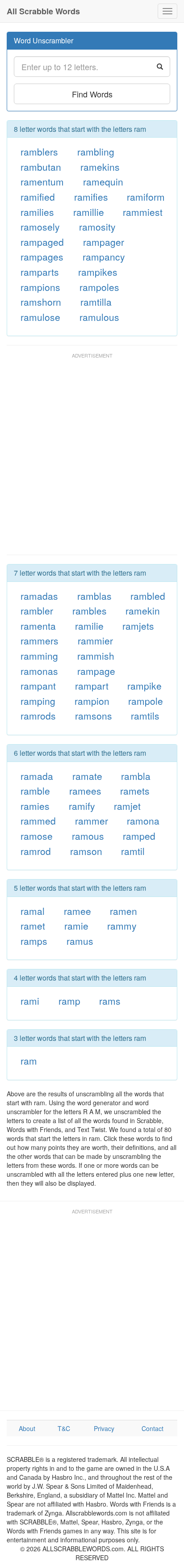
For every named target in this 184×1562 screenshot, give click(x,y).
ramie (76, 925)
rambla (136, 776)
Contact (152, 1428)
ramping (38, 700)
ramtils (145, 715)
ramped (139, 835)
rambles (89, 610)
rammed (38, 820)
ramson (86, 851)
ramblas (94, 595)
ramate (87, 776)
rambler (37, 610)
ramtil (133, 851)
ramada (37, 776)
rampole (145, 700)
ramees (85, 790)
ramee (77, 911)
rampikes (97, 271)
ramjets (138, 625)
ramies (35, 806)
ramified (38, 196)
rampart (92, 685)
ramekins (100, 166)
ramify (82, 806)
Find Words (92, 94)
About (27, 1428)
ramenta (38, 625)
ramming (39, 655)
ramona (143, 820)
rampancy (104, 256)
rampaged (42, 241)
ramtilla (96, 301)
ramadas (39, 595)
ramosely (40, 226)
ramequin (103, 181)
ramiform (146, 196)
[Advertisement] (92, 458)
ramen (123, 911)
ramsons (93, 715)
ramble (35, 790)
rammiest (143, 212)
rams (110, 1000)
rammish (95, 655)
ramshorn (41, 301)
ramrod (36, 851)
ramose (37, 835)
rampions (40, 287)
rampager (103, 241)
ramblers (39, 151)
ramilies (37, 212)
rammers (40, 640)
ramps (34, 940)
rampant (38, 685)
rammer (91, 820)
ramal (33, 911)
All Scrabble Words (43, 11)
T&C (64, 1428)
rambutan (41, 166)
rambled (147, 595)
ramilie (89, 625)
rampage (96, 671)
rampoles (99, 287)
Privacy (104, 1428)
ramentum (42, 181)
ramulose (40, 317)
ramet (33, 925)
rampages (42, 256)
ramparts (40, 271)
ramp (69, 1000)
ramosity (97, 226)
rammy (122, 925)
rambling (95, 151)
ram (29, 1060)
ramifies (91, 196)
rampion (92, 700)
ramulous (99, 317)
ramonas (39, 671)
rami (30, 1000)
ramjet (127, 806)
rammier (95, 640)
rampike (144, 685)
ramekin (142, 610)
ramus (80, 940)
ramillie (88, 212)
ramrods (38, 715)
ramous (88, 835)
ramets (135, 790)
